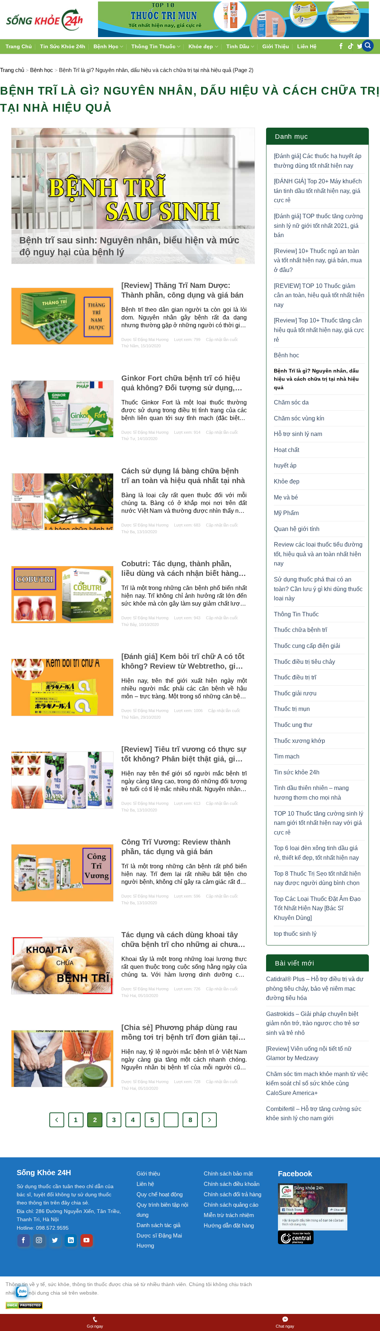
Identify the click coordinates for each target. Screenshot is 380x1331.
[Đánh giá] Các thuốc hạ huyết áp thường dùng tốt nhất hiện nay (317, 161)
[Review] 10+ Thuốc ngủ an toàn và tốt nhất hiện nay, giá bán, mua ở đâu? (318, 260)
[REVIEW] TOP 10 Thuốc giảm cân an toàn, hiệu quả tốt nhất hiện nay (319, 295)
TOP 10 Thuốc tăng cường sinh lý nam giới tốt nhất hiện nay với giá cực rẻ (318, 823)
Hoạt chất (286, 450)
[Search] (368, 46)
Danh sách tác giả (158, 1225)
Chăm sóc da (291, 402)
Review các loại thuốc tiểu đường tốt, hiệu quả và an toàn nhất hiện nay (318, 554)
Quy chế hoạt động (160, 1194)
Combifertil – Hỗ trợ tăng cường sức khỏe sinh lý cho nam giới (313, 1114)
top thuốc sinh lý (295, 934)
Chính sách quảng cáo (231, 1204)
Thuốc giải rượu (295, 693)
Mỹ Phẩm (286, 513)
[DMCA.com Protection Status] (135, 1305)
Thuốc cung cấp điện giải (307, 646)
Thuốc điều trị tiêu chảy (304, 662)
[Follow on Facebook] (23, 1240)
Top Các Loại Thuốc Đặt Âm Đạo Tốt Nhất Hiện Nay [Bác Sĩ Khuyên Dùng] (317, 908)
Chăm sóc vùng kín (299, 418)
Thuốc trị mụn (292, 709)
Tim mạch (286, 756)
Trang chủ (12, 70)
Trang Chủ (19, 46)
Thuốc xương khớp (299, 741)
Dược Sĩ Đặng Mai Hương (144, 339)
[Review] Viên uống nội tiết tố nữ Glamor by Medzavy (309, 1054)
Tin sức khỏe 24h (297, 772)
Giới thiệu (148, 1173)
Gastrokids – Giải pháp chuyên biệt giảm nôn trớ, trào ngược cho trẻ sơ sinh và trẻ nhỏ (313, 1023)
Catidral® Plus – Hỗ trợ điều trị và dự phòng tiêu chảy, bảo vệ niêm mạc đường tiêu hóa (315, 988)
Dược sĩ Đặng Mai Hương (159, 1240)
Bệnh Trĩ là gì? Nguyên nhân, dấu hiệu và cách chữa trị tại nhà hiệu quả (316, 379)
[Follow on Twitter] (55, 1240)
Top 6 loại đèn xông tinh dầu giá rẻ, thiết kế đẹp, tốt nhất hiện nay (316, 853)
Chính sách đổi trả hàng (232, 1194)
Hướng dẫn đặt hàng (229, 1225)
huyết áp (285, 465)
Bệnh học (41, 70)
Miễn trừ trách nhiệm (229, 1215)
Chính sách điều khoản (231, 1184)
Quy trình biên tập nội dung (162, 1209)
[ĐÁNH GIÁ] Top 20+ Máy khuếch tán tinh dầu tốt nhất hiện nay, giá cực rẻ (318, 190)
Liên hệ (145, 1184)
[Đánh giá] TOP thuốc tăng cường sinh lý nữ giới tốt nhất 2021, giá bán (318, 225)
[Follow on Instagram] (39, 1240)
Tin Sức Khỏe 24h (62, 46)
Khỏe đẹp (286, 481)
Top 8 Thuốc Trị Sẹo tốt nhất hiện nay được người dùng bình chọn (317, 878)
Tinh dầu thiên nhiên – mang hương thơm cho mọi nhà (311, 793)
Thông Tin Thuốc (296, 614)
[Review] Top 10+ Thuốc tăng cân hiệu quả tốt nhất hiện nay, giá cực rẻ (319, 329)
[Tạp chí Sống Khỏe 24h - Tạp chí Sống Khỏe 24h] (44, 19)
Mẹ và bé (286, 497)
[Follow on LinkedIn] (71, 1240)
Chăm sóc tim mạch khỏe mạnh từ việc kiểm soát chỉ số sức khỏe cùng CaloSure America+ (317, 1083)
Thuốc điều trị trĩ (295, 677)
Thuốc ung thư (293, 725)
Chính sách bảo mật (228, 1173)
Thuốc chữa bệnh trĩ (300, 630)
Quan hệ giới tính (297, 529)
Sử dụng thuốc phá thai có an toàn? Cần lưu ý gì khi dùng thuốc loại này (318, 588)
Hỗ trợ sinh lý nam (298, 434)
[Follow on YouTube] (87, 1240)
